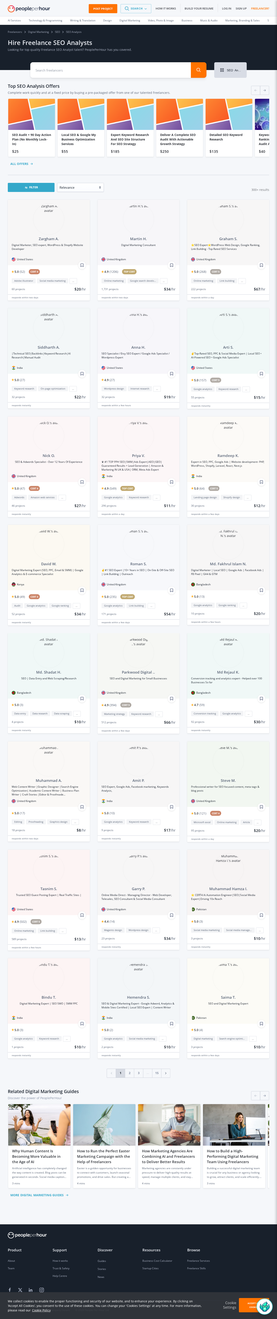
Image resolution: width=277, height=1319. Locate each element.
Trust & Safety (61, 1268)
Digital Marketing (129, 20)
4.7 (199, 705)
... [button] (73, 281)
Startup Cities (150, 1268)
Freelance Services (198, 1261)
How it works (166, 8)
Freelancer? (260, 8)
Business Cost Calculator (157, 1261)
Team (11, 1268)
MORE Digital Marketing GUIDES (37, 1195)
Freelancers (15, 32)
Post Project (103, 9)
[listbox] (138, 128)
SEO (57, 32)
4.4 (109, 921)
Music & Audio (208, 20)
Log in (226, 8)
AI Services (14, 20)
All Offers (19, 164)
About (11, 1261)
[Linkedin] (31, 1290)
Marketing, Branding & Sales (242, 20)
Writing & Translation (82, 20)
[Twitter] (21, 1290)
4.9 (111, 272)
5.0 (19, 272)
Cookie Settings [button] (229, 1305)
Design (107, 20)
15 (157, 1073)
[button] (136, 8)
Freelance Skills (196, 1268)
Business (187, 20)
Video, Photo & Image (161, 20)
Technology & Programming (45, 20)
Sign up (241, 8)
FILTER (33, 187)
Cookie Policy (41, 1310)
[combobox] (106, 70)
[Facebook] (10, 1290)
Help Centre (60, 1276)
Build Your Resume (199, 8)
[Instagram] (41, 1290)
